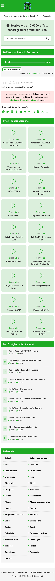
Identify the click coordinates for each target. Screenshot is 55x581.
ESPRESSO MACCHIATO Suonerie (22, 436)
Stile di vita (9, 533)
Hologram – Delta (13, 261)
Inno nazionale (36, 496)
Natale (7, 508)
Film (32, 477)
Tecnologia (35, 540)
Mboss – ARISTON (41, 310)
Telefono (9, 546)
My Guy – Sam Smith (41, 216)
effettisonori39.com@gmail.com (24, 100)
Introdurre (22, 572)
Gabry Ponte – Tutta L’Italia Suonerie (24, 370)
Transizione (10, 552)
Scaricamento (14, 69)
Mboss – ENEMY (14, 310)
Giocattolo (9, 483)
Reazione (34, 515)
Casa (6, 16)
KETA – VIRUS (14, 191)
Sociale (8, 527)
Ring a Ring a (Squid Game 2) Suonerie (24, 360)
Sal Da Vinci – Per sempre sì (20, 389)
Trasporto (34, 552)
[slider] (27, 62)
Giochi (33, 483)
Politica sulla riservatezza (42, 572)
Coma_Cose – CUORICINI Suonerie (23, 351)
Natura (33, 508)
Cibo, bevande (11, 471)
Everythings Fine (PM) (41, 286)
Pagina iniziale (7, 572)
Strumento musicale (38, 533)
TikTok (33, 546)
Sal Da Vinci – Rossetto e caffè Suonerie (25, 408)
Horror (8, 496)
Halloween (34, 489)
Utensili (8, 558)
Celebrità (34, 464)
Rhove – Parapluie (41, 167)
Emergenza (10, 477)
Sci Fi (7, 521)
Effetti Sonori (35, 471)
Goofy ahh (9, 489)
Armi (7, 464)
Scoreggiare (35, 521)
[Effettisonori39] (27, 6)
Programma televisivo (14, 515)
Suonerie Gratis (18, 16)
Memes (8, 502)
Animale (8, 458)
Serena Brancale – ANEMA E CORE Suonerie (26, 380)
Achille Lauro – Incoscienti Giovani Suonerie (27, 399)
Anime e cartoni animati (40, 458)
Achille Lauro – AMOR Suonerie (21, 418)
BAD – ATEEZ (13, 216)
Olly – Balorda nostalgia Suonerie (22, 427)
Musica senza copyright (40, 502)
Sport (32, 527)
